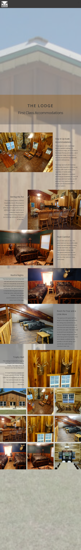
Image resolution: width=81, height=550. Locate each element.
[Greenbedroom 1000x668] (40, 456)
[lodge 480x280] (13, 401)
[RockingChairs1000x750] (68, 401)
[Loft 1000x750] (68, 429)
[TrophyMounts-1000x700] (40, 429)
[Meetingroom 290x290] (68, 456)
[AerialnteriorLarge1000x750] (40, 401)
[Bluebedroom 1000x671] (13, 456)
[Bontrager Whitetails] (5, 6)
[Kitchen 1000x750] (13, 429)
